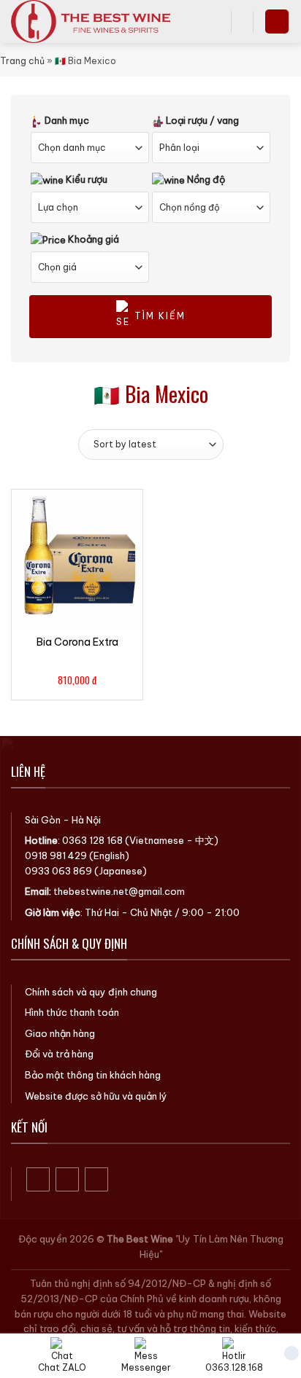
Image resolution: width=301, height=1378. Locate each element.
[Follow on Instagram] (68, 1179)
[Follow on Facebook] (38, 1179)
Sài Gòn (43, 820)
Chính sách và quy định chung (91, 992)
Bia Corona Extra (77, 642)
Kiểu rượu (85, 179)
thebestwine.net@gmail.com (119, 891)
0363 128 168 (92, 840)
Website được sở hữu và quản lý (96, 1096)
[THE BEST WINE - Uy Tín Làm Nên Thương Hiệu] (102, 21)
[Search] (215, 21)
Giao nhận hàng (60, 1033)
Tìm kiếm (158, 315)
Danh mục (65, 120)
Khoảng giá (92, 239)
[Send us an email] (97, 1179)
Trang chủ (22, 60)
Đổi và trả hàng (59, 1054)
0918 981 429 (56, 855)
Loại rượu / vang (201, 120)
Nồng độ (205, 179)
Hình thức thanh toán (72, 1012)
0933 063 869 (58, 871)
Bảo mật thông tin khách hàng (93, 1075)
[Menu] (277, 21)
